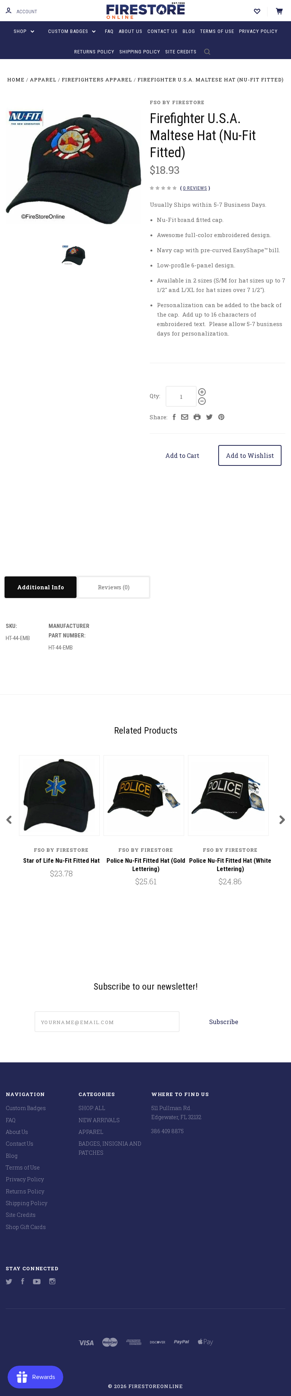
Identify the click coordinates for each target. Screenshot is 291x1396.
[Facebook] (22, 1282)
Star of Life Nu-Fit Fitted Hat (61, 860)
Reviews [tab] (110, 587)
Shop (21, 31)
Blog (189, 31)
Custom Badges (69, 31)
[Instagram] (52, 1282)
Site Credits (181, 52)
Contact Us (162, 31)
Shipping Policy (139, 52)
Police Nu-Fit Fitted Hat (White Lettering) (230, 864)
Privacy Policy (258, 31)
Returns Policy (94, 52)
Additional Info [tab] (40, 587)
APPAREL (90, 1131)
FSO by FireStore (177, 102)
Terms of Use (217, 31)
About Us (130, 31)
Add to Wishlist (250, 455)
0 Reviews (195, 188)
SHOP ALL (91, 1108)
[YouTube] (37, 1282)
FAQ (109, 31)
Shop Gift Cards (26, 1226)
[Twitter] (9, 1282)
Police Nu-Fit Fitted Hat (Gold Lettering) (145, 864)
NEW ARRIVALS (99, 1120)
